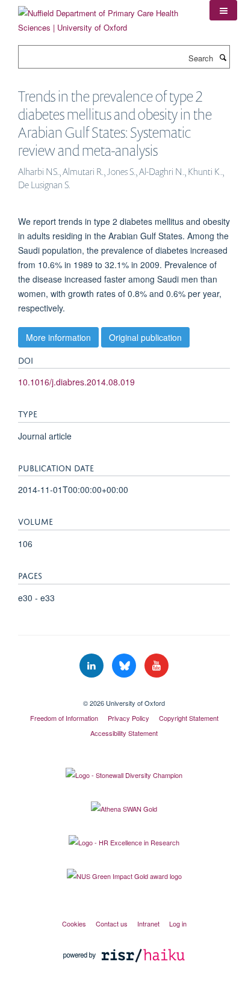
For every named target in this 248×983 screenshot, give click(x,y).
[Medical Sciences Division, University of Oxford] (124, 693)
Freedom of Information (64, 718)
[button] (223, 10)
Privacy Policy (128, 718)
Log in (178, 923)
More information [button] (58, 337)
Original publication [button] (145, 337)
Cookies (74, 923)
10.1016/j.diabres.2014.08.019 (76, 382)
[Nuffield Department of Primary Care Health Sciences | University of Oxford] (104, 16)
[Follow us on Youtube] (156, 666)
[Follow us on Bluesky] (125, 666)
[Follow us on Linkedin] (92, 666)
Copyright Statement (189, 718)
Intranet (148, 923)
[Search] (222, 57)
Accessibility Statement (124, 733)
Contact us (112, 923)
